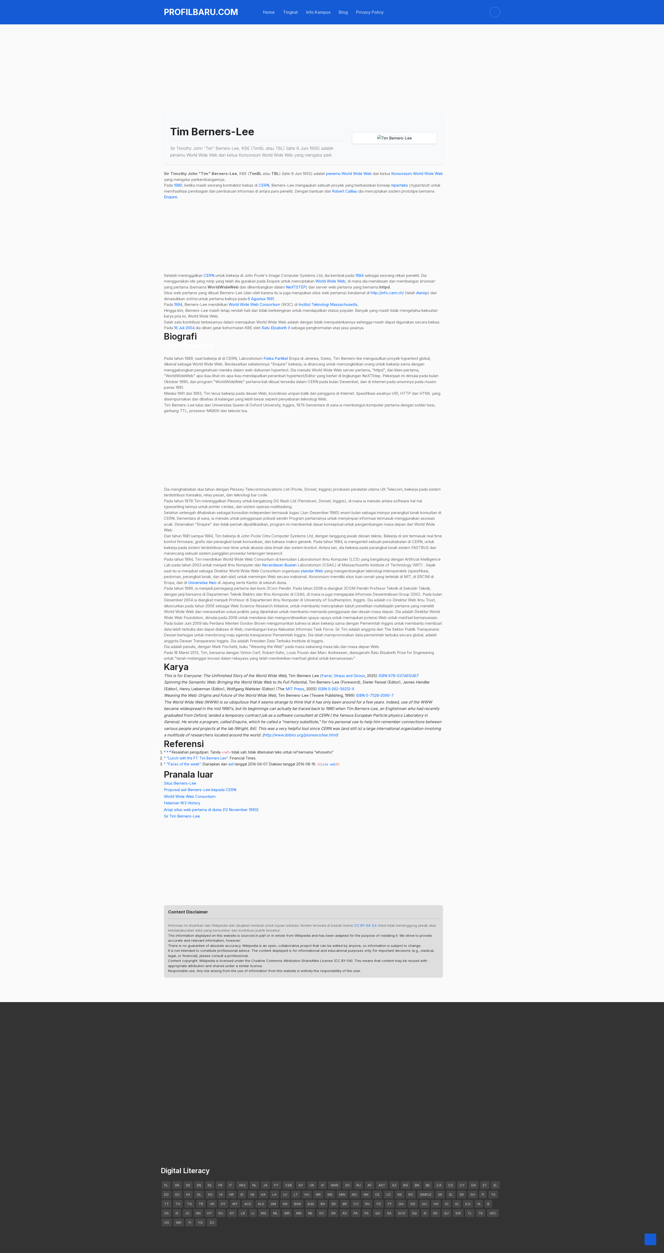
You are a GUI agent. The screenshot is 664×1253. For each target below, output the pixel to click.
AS (344, 1213)
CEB (288, 1185)
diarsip (422, 292)
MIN (342, 1194)
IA (478, 1204)
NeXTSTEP (296, 287)
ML (275, 1213)
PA (356, 1213)
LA (274, 1194)
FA (188, 1194)
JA (265, 1185)
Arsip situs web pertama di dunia (193, 809)
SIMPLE (425, 1194)
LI (253, 1213)
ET (485, 1185)
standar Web (312, 570)
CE (377, 1194)
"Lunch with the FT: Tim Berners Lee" (197, 758)
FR (220, 1185)
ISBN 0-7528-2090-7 (375, 695)
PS (366, 1213)
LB (243, 1213)
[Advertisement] (319, 55)
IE (488, 1204)
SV (301, 1185)
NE (310, 1213)
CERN (264, 185)
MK (318, 1194)
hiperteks (399, 185)
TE (481, 1213)
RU (358, 1185)
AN (285, 1204)
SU (446, 1213)
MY (235, 1204)
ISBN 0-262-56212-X (336, 688)
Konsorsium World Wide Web (417, 173)
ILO (468, 1204)
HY (223, 1204)
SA (389, 1213)
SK (440, 1194)
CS (450, 1185)
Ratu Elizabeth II (276, 327)
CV (356, 1204)
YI (189, 1222)
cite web (328, 764)
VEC (492, 1213)
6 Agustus (257, 298)
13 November (236, 809)
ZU (212, 1222)
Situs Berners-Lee (180, 783)
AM (273, 1204)
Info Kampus (318, 12)
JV (187, 1213)
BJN (311, 1204)
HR (231, 1194)
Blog (343, 12)
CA (439, 1185)
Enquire (170, 196)
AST (381, 1185)
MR (287, 1213)
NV (367, 1204)
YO (200, 1222)
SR (462, 1194)
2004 (190, 327)
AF (370, 1185)
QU (377, 1213)
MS (330, 1194)
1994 (178, 304)
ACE (247, 1204)
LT (296, 1194)
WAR (334, 1185)
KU (221, 1213)
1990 (253, 809)
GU (424, 1204)
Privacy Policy (370, 12)
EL (495, 1185)
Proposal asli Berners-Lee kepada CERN (200, 789)
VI (322, 1185)
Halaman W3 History (182, 802)
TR (201, 1204)
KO (210, 1194)
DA (473, 1185)
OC (321, 1213)
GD (412, 1204)
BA (323, 1204)
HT (209, 1213)
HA (436, 1204)
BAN (297, 1204)
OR (333, 1213)
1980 (178, 185)
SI (425, 1213)
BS (334, 1204)
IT (230, 1185)
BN (417, 1185)
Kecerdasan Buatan (279, 564)
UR (212, 1204)
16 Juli (179, 327)
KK (400, 1194)
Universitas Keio (202, 582)
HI (221, 1194)
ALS (261, 1204)
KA (263, 1194)
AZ (394, 1185)
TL (470, 1213)
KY (232, 1213)
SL (451, 1194)
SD (435, 1213)
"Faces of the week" (184, 764)
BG (405, 1185)
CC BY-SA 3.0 (365, 925)
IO (446, 1204)
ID (242, 1194)
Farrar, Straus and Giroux (343, 675)
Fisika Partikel (276, 358)
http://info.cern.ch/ (387, 292)
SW (458, 1213)
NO (354, 1194)
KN (198, 1213)
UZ (388, 1194)
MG (263, 1213)
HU (307, 1194)
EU (177, 1194)
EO (166, 1194)
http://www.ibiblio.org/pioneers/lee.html (300, 735)
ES (210, 1185)
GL (199, 1194)
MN (298, 1213)
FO (379, 1204)
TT (166, 1204)
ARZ (242, 1185)
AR (177, 1185)
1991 (270, 298)
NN (366, 1194)
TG (189, 1204)
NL (254, 1185)
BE (428, 1185)
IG (457, 1204)
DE (188, 1185)
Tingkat (290, 12)
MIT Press (295, 688)
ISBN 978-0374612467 (398, 675)
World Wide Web (357, 173)
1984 (359, 275)
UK (312, 1185)
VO (166, 1222)
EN (199, 1185)
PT (276, 1185)
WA (178, 1222)
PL (166, 1185)
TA (493, 1194)
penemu (333, 173)
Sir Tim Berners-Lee (182, 816)
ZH (347, 1185)
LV (285, 1194)
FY (390, 1204)
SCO (401, 1213)
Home (269, 12)
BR (345, 1204)
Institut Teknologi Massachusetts (328, 304)
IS (177, 1213)
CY (462, 1185)
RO (411, 1194)
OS (166, 1213)
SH (473, 1194)
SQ (414, 1213)
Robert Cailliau (344, 191)
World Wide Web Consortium (254, 304)
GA (401, 1204)
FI (483, 1194)
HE (252, 1194)
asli (231, 764)
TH (178, 1204)
